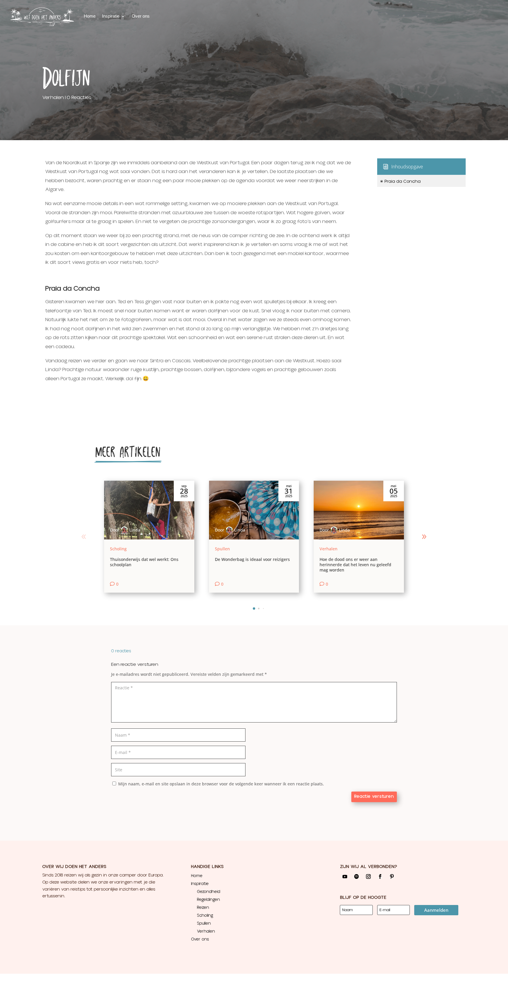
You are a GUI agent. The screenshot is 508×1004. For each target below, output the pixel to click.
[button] (424, 536)
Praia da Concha (400, 181)
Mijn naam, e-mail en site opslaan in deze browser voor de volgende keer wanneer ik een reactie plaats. (221, 784)
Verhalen (53, 97)
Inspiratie (110, 16)
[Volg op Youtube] (345, 876)
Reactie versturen (374, 796)
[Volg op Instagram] (368, 876)
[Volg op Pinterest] (392, 876)
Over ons (141, 16)
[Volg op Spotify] (356, 876)
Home (90, 16)
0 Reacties (79, 97)
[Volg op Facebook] (380, 876)
